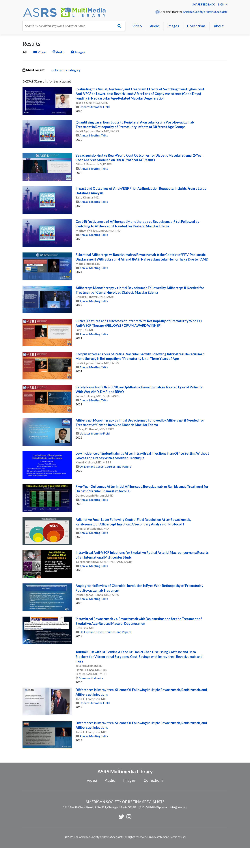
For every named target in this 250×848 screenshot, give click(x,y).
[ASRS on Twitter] (121, 816)
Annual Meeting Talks (93, 135)
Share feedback (203, 4)
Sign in (222, 4)
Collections (196, 26)
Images (173, 26)
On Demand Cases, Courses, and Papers (105, 466)
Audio (154, 26)
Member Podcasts (91, 678)
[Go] (119, 26)
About (219, 26)
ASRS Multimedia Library (125, 771)
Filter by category (68, 70)
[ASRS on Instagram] (128, 816)
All (25, 52)
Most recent (35, 70)
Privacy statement (158, 836)
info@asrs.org (178, 807)
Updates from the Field (94, 106)
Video (137, 26)
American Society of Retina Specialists (205, 11)
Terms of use (177, 836)
